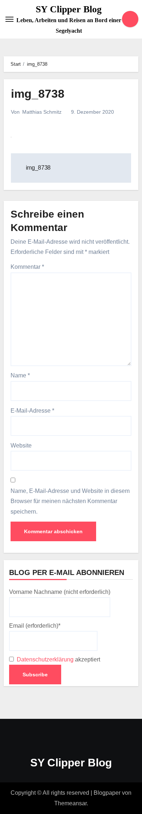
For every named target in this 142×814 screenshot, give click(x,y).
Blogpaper (107, 793)
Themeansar (70, 803)
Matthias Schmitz (42, 112)
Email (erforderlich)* (34, 626)
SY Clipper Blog (69, 9)
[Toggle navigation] (9, 19)
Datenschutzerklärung (45, 659)
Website (21, 445)
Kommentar (27, 267)
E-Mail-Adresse (32, 411)
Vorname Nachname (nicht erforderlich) (59, 592)
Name (20, 375)
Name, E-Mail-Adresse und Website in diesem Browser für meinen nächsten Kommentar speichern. (70, 501)
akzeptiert (57, 659)
